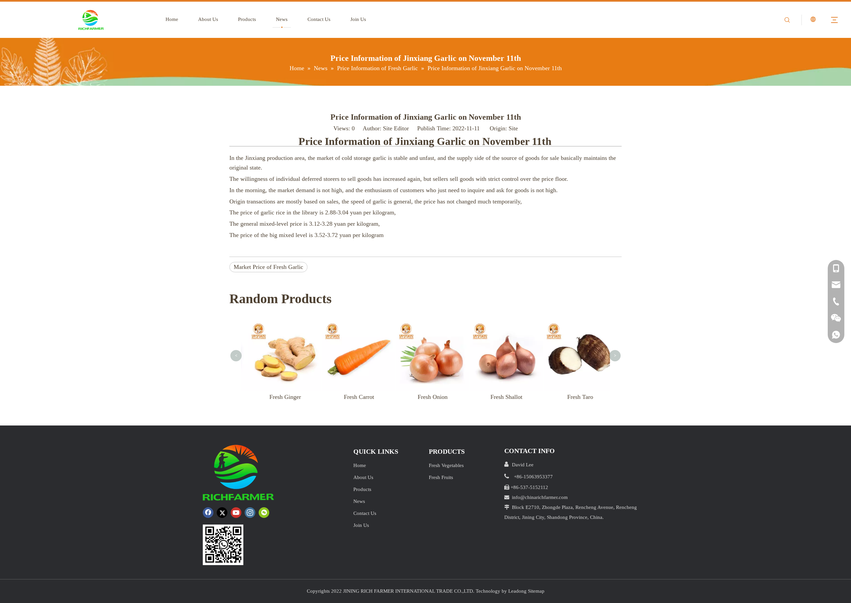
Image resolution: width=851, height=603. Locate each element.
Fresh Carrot (355, 397)
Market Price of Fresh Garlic (268, 267)
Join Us (358, 19)
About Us (208, 19)
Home (172, 19)
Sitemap (536, 591)
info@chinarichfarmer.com (540, 497)
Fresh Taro (576, 397)
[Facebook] (208, 512)
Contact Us (318, 19)
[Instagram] (250, 512)
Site (513, 128)
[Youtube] (236, 512)
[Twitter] (222, 512)
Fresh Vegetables (446, 465)
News (282, 19)
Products (247, 19)
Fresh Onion (428, 397)
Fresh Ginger (281, 397)
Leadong (517, 591)
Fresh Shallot (502, 397)
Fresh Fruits (441, 477)
